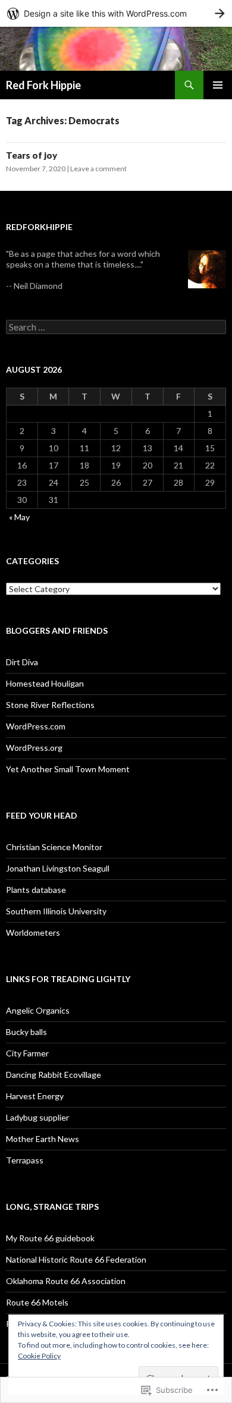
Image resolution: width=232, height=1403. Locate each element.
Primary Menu (217, 85)
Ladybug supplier (37, 1117)
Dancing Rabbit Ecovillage (53, 1074)
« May (19, 517)
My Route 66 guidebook (50, 1238)
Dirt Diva (22, 662)
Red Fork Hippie (43, 85)
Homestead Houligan (45, 683)
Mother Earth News (42, 1139)
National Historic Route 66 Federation (76, 1259)
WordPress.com (35, 726)
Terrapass (24, 1160)
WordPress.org (34, 748)
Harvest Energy (35, 1096)
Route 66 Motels (37, 1302)
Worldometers (33, 932)
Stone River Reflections (50, 705)
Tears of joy (31, 155)
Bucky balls (26, 1032)
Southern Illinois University (56, 911)
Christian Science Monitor (54, 847)
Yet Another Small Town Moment (68, 769)
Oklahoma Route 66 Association (66, 1281)
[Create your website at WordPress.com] (116, 13)
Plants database (36, 890)
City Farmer (27, 1053)
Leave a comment (98, 168)
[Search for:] (116, 327)
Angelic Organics (38, 1010)
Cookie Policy (39, 1355)
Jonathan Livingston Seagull (57, 868)
